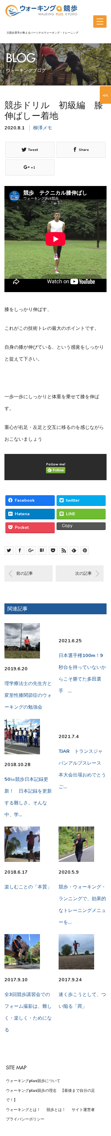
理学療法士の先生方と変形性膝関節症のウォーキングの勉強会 (28, 695)
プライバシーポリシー (25, 1119)
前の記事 (24, 573)
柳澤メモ (42, 128)
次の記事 (83, 573)
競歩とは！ (56, 1109)
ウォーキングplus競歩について (33, 1081)
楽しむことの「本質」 (28, 887)
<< (105, 95)
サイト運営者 (83, 1109)
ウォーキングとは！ (23, 1109)
